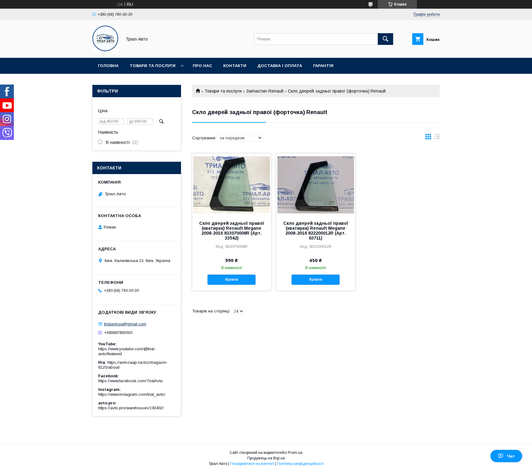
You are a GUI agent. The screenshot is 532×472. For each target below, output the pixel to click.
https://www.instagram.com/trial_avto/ (131, 394)
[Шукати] (385, 39)
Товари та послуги (152, 65)
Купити (231, 279)
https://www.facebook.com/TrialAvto (130, 381)
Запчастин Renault (265, 91)
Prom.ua (295, 452)
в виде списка (437, 138)
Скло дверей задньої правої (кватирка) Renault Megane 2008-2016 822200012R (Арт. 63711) (315, 230)
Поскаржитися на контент (252, 464)
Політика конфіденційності (300, 464)
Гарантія (323, 65)
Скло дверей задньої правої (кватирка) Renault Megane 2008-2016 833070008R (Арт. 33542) (231, 230)
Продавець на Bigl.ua (266, 458)
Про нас (202, 65)
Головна (108, 65)
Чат (511, 456)
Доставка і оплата (279, 65)
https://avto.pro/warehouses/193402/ (131, 408)
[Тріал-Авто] (105, 49)
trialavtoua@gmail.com (125, 324)
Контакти (234, 65)
